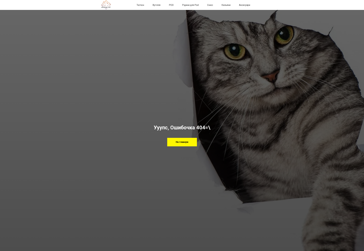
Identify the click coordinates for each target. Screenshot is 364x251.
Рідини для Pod (190, 5)
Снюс (210, 5)
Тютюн (140, 5)
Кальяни (226, 5)
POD (171, 5)
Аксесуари (244, 5)
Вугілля (156, 5)
